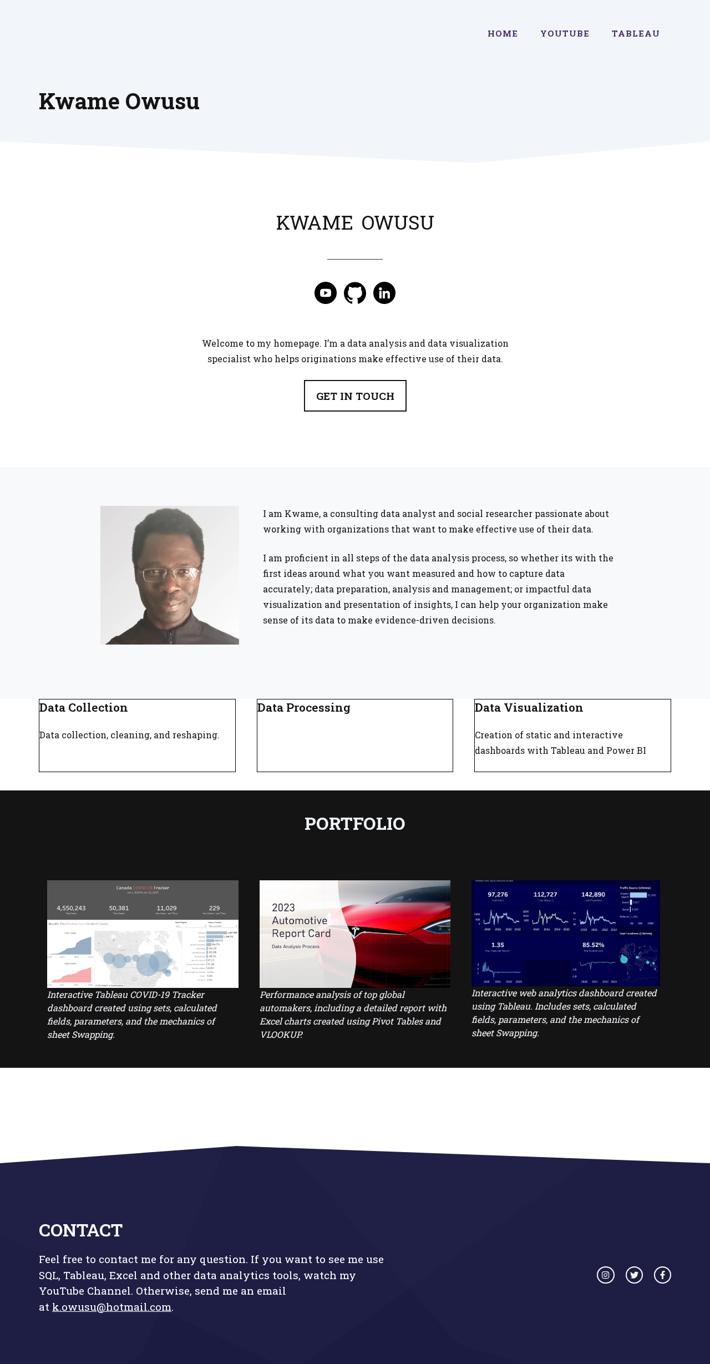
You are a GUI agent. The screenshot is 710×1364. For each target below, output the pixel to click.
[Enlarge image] (224, 520)
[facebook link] (662, 1275)
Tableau (636, 33)
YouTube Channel (85, 1290)
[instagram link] (605, 1275)
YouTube (565, 33)
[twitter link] (634, 1275)
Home (503, 33)
